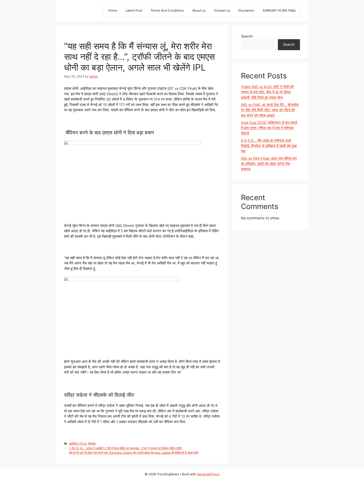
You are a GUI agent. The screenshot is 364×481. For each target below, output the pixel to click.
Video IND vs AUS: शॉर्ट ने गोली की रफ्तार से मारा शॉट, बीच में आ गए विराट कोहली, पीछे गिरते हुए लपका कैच (267, 92)
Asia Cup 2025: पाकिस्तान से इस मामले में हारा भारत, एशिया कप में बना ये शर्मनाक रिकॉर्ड (269, 128)
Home (112, 10)
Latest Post (134, 10)
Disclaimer (246, 10)
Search (247, 36)
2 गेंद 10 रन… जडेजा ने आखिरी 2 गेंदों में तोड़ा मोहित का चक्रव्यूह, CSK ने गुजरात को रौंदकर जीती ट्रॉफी (125, 448)
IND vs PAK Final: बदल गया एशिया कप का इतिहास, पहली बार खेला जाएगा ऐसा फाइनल (269, 163)
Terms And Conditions (167, 10)
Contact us (222, 10)
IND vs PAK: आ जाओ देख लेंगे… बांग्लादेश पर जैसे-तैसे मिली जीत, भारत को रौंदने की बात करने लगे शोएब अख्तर (270, 110)
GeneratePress (208, 474)
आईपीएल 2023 (78, 443)
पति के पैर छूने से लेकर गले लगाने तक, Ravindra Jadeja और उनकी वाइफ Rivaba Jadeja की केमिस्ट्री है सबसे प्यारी (133, 452)
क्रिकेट (92, 443)
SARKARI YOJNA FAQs (279, 10)
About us (199, 10)
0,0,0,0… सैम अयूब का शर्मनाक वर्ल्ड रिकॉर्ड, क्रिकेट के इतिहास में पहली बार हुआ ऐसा (269, 145)
